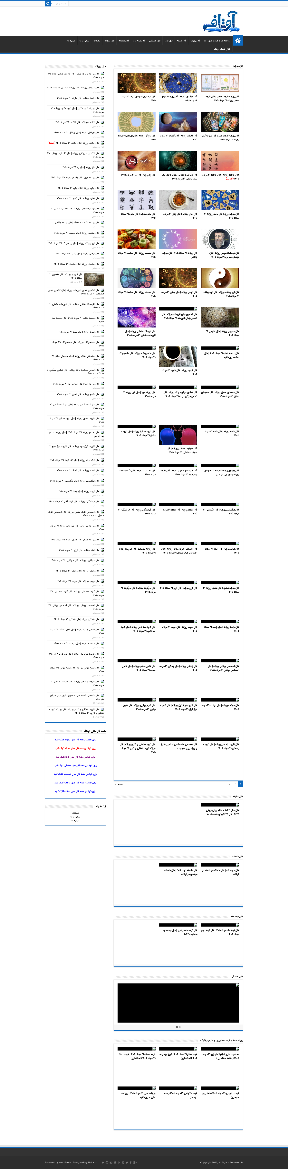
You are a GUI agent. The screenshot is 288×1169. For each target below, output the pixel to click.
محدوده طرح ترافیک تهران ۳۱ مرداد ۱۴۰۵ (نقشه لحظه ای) (221, 1056)
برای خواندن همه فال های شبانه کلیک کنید (75, 748)
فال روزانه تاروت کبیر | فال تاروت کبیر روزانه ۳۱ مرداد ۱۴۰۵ (220, 138)
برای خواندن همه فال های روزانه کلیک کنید (75, 740)
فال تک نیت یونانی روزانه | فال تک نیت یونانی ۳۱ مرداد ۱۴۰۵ (179, 177)
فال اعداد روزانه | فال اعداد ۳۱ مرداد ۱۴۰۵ (180, 512)
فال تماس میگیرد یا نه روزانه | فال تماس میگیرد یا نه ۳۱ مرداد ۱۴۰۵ (180, 394)
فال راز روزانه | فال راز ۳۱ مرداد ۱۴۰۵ (138, 175)
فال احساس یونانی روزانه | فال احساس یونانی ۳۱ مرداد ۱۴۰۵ (223, 668)
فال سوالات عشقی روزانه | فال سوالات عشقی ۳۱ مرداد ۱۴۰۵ (182, 451)
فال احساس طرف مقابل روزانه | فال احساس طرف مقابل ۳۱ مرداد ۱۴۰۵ (179, 551)
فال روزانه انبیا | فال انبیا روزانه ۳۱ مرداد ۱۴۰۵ (139, 394)
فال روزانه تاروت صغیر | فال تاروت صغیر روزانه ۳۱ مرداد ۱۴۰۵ (222, 99)
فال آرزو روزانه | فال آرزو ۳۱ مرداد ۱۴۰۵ (178, 588)
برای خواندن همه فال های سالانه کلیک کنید (75, 791)
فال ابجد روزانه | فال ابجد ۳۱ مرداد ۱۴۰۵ (222, 551)
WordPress (65, 1163)
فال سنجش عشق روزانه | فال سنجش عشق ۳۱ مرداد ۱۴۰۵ (220, 394)
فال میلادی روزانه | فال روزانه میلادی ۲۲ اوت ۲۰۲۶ (179, 99)
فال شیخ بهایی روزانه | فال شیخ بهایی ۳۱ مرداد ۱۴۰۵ (139, 707)
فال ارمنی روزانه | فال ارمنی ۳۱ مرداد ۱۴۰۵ (179, 294)
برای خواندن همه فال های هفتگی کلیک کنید (75, 766)
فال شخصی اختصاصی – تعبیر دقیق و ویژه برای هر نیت (178, 746)
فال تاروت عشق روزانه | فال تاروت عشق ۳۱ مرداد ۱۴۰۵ (138, 434)
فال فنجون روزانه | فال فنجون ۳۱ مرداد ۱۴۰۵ (222, 333)
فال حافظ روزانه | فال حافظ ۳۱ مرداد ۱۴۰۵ (220, 177)
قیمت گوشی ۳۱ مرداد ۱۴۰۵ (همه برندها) (180, 1095)
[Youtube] (115, 1162)
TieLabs (92, 1163)
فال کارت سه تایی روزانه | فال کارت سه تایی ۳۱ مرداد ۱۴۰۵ (138, 629)
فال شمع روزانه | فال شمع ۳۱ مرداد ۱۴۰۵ (221, 434)
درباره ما (71, 41)
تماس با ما (84, 41)
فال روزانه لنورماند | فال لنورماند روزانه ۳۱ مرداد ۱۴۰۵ (137, 551)
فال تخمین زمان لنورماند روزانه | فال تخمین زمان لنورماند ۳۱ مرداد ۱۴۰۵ (179, 316)
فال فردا (169, 41)
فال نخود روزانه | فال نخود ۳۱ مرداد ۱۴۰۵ (138, 216)
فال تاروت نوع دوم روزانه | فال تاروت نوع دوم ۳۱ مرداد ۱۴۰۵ (178, 473)
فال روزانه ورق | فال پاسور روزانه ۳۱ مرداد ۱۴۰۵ (221, 216)
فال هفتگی (154, 41)
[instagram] (106, 1162)
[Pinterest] (123, 1162)
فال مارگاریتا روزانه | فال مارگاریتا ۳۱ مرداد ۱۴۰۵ (138, 590)
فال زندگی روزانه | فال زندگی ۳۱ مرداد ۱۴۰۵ (178, 668)
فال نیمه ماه (139, 41)
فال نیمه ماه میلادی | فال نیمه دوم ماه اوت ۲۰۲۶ (180, 932)
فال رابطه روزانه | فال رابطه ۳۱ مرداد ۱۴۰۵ (221, 629)
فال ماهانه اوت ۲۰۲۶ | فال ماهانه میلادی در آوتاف (180, 872)
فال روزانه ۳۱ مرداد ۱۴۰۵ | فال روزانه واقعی (179, 255)
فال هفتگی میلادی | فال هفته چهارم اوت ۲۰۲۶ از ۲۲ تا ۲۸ (220, 992)
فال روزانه (195, 41)
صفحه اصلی (238, 40)
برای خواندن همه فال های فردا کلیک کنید (75, 757)
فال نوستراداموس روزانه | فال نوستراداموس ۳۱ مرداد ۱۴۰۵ (224, 255)
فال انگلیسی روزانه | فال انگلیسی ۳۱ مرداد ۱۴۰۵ (221, 512)
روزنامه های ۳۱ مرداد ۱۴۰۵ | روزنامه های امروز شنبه (138, 1095)
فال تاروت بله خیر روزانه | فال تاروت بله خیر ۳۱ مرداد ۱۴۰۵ (221, 746)
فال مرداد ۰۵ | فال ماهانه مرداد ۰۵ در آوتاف (220, 872)
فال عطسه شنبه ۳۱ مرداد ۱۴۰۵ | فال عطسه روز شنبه (221, 355)
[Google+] (135, 1162)
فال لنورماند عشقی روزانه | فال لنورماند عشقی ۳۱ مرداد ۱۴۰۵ (140, 333)
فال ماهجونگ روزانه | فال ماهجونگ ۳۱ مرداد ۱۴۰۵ (137, 355)
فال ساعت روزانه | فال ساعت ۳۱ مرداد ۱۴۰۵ (137, 294)
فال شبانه (181, 41)
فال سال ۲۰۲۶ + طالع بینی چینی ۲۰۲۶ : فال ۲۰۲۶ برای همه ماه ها (222, 812)
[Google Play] (102, 1162)
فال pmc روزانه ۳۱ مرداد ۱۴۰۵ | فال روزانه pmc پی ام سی (221, 473)
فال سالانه (109, 41)
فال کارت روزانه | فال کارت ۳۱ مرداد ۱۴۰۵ (138, 99)
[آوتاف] (221, 22)
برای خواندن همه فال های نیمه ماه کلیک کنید (75, 774)
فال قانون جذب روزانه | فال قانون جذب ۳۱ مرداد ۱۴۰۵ (138, 668)
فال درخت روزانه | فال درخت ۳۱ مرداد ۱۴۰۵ (220, 707)
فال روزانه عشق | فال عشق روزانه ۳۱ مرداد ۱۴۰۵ (221, 590)
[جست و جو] (48, 3)
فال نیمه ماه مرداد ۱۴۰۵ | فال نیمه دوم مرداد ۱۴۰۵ (220, 932)
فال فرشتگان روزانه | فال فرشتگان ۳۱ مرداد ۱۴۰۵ (137, 512)
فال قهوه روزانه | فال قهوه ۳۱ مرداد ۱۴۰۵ (179, 372)
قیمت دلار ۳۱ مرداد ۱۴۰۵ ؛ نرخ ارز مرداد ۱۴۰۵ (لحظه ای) (178, 1056)
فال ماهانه (124, 41)
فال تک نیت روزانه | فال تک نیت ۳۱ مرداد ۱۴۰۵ (138, 473)
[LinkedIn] (119, 1162)
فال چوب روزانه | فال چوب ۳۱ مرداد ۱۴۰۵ (179, 629)
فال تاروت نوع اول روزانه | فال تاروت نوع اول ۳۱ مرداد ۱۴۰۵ (178, 707)
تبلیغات (97, 41)
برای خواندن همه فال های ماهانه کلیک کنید (75, 783)
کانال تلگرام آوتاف (222, 49)
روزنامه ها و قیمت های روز (217, 41)
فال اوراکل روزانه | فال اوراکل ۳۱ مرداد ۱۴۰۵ (137, 138)
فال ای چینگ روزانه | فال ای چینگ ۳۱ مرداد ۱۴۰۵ (221, 294)
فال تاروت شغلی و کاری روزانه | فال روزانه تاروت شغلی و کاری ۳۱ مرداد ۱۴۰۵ (138, 748)
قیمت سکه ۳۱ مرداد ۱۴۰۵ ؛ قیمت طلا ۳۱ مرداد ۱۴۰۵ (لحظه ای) (137, 1056)
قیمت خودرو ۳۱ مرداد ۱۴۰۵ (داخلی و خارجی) (220, 1095)
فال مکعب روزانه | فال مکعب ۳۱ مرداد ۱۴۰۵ (137, 255)
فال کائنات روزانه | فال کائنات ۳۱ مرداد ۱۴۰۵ (178, 138)
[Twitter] (127, 1162)
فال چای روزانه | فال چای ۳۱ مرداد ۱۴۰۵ (180, 216)
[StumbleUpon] (111, 1162)
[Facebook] (131, 1162)
